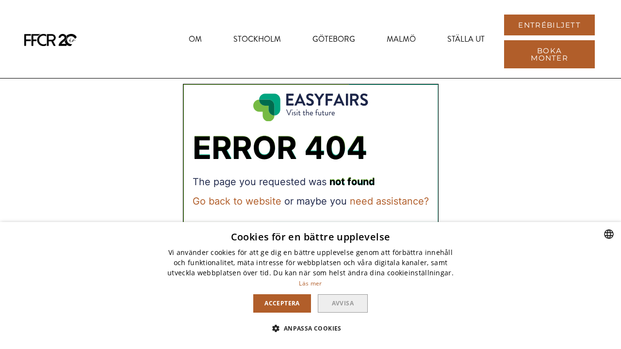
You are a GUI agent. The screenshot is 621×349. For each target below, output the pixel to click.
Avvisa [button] (343, 303)
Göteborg (333, 39)
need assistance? (389, 201)
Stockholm (257, 39)
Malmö (401, 39)
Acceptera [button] (282, 303)
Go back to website (237, 201)
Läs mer (310, 283)
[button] (549, 25)
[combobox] (609, 234)
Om (195, 39)
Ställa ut (466, 39)
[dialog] (310, 285)
